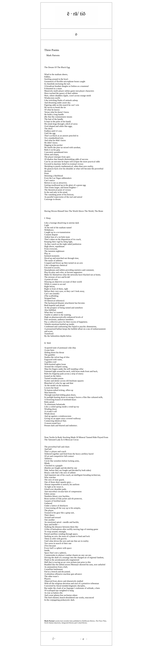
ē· (54, 638)
